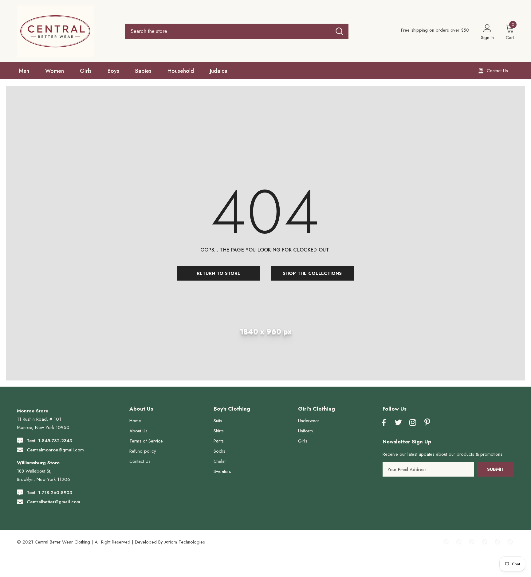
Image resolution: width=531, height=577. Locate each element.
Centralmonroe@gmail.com (55, 449)
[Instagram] (412, 422)
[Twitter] (398, 422)
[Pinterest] (427, 422)
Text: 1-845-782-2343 (49, 440)
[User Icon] (487, 28)
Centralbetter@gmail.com (53, 501)
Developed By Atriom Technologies (170, 542)
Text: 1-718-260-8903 (49, 492)
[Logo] (66, 31)
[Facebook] (383, 422)
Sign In (487, 37)
